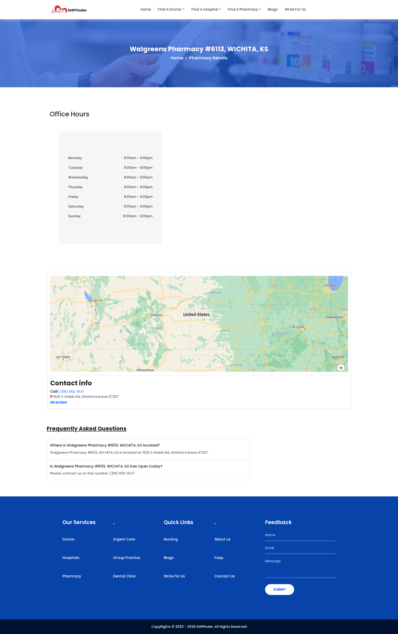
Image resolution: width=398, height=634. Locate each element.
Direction (58, 402)
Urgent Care (124, 539)
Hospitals (70, 557)
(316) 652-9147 (72, 391)
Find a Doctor (170, 9)
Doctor (68, 539)
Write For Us (174, 576)
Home (145, 9)
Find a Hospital (204, 9)
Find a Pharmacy (243, 9)
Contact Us (224, 576)
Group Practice (126, 557)
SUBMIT (279, 589)
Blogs (273, 9)
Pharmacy (71, 576)
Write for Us (295, 9)
